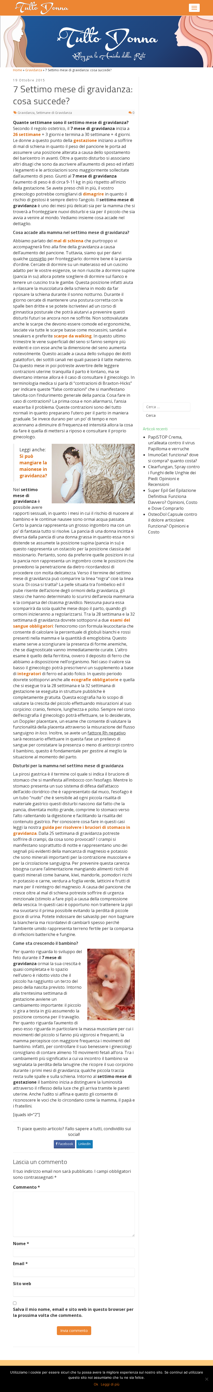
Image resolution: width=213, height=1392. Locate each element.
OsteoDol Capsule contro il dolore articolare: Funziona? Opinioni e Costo (172, 523)
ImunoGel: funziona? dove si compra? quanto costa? (173, 458)
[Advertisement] (171, 236)
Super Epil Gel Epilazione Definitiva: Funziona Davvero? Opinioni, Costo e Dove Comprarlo (172, 499)
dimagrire (93, 194)
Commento (26, 1187)
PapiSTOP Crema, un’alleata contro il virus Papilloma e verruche (171, 443)
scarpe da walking (73, 336)
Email (20, 1263)
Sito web (22, 1283)
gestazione (85, 140)
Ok (96, 1384)
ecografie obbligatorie (94, 679)
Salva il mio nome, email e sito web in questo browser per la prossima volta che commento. (73, 1312)
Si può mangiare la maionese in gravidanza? (33, 466)
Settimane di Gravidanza (54, 112)
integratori (29, 674)
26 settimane (27, 134)
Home (17, 70)
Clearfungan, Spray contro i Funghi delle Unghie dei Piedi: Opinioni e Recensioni (174, 475)
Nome (21, 1243)
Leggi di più (110, 1384)
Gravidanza (33, 70)
